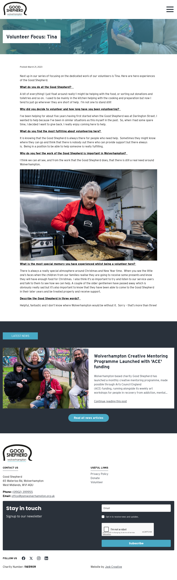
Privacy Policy (99, 474)
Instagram (39, 558)
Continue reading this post (110, 401)
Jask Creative (113, 566)
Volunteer (97, 482)
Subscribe (136, 543)
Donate (95, 478)
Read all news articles (88, 418)
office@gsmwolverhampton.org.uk (33, 496)
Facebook (23, 558)
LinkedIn (46, 558)
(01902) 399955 (22, 492)
